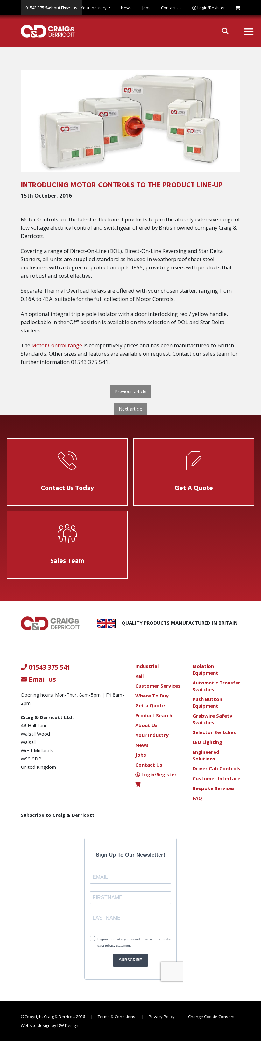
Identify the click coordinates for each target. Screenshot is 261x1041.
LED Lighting (207, 742)
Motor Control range (57, 345)
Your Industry (94, 7)
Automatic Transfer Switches (216, 685)
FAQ (197, 798)
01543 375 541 (48, 667)
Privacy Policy (162, 1016)
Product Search (153, 715)
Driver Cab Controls (216, 768)
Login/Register (210, 7)
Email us (41, 679)
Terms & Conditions (116, 1016)
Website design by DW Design (49, 1025)
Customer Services (157, 686)
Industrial (147, 666)
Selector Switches (214, 732)
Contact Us (171, 7)
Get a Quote (150, 705)
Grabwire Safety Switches (212, 718)
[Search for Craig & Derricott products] (225, 31)
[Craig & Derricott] (45, 31)
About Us (57, 7)
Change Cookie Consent (211, 1016)
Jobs (146, 7)
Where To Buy (152, 695)
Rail (139, 676)
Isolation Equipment (205, 669)
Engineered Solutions (206, 755)
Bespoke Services (214, 788)
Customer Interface (216, 778)
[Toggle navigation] (248, 31)
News (126, 7)
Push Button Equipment (207, 702)
